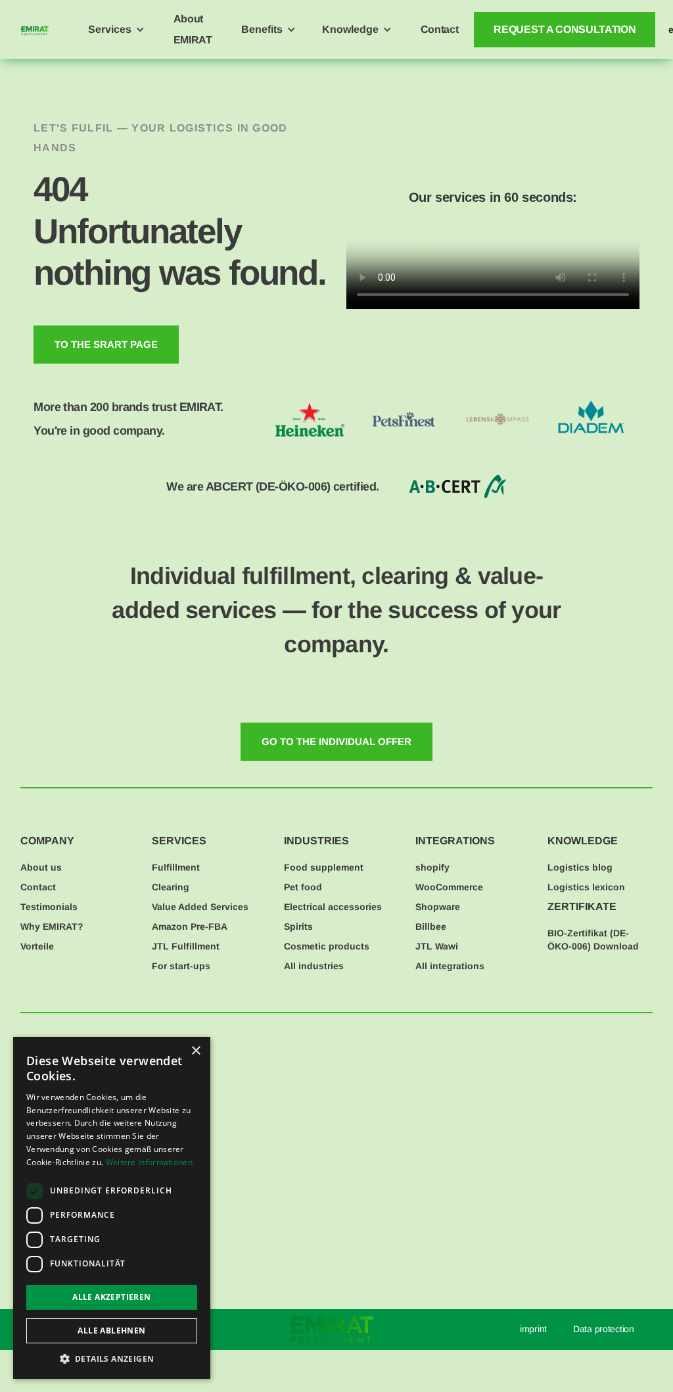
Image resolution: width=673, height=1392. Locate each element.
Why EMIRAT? (51, 926)
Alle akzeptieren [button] (111, 1297)
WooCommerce (449, 887)
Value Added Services (200, 906)
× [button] (195, 1051)
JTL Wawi (436, 946)
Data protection (603, 1329)
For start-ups (181, 966)
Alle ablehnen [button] (111, 1330)
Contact (440, 29)
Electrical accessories (333, 906)
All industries (314, 966)
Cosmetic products (326, 946)
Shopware (437, 906)
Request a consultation (565, 29)
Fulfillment (176, 867)
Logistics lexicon (586, 887)
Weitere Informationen (149, 1162)
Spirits (298, 926)
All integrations (449, 966)
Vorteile (37, 946)
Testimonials (49, 906)
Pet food (303, 887)
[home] (34, 29)
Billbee (430, 926)
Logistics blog (580, 867)
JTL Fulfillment (186, 946)
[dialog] (111, 1208)
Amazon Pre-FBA (189, 926)
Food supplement (323, 867)
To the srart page (106, 344)
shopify (432, 867)
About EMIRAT (193, 29)
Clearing (170, 887)
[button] (116, 29)
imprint (533, 1329)
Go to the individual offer (336, 741)
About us (41, 867)
